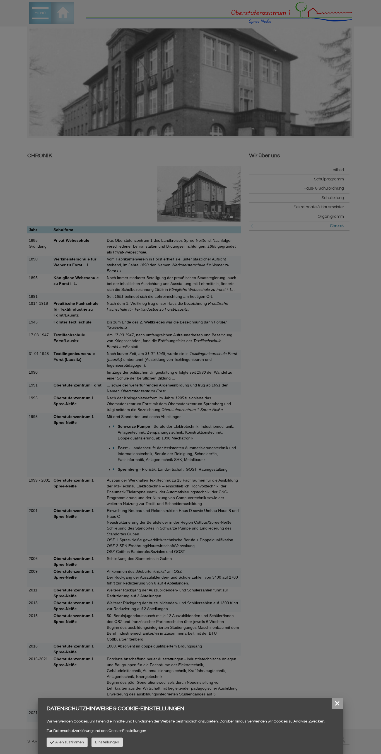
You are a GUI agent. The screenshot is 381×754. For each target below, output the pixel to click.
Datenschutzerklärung (73, 731)
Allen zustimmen (69, 742)
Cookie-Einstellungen (127, 731)
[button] (337, 703)
